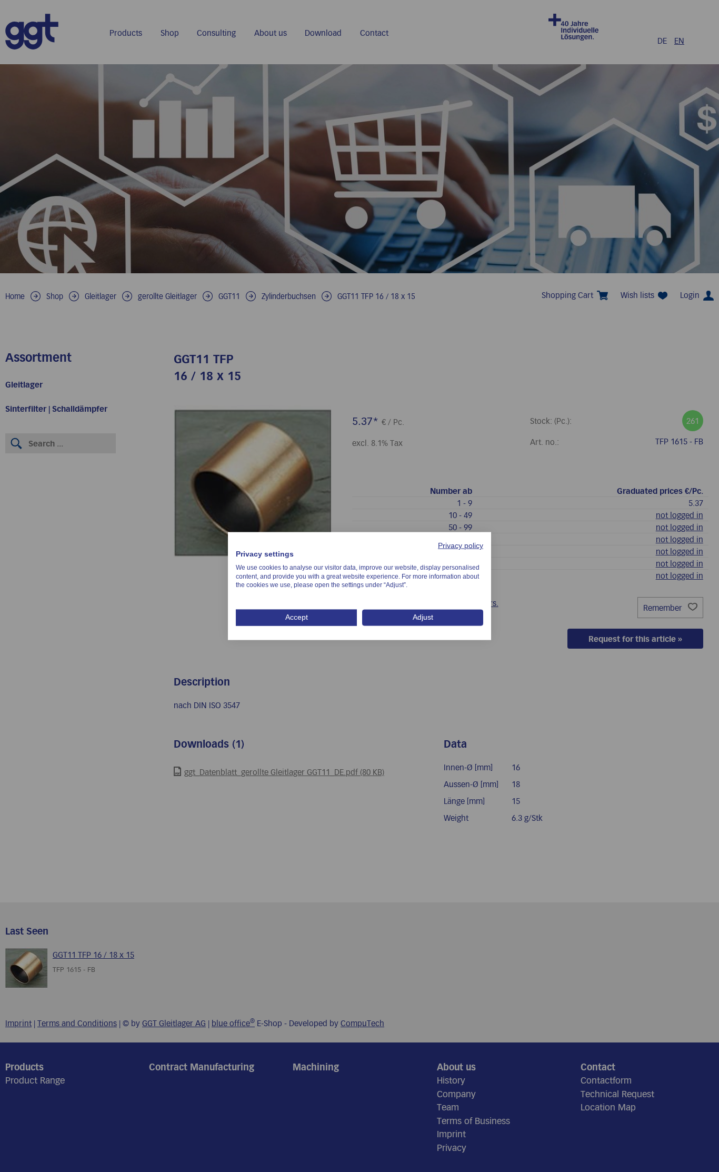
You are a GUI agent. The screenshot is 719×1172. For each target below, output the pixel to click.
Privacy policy (460, 546)
